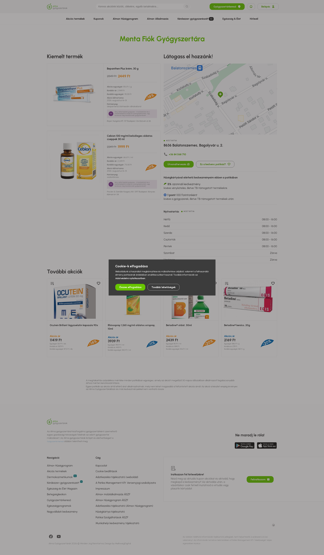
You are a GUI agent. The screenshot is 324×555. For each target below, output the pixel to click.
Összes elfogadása (130, 287)
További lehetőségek (163, 287)
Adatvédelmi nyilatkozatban (130, 278)
